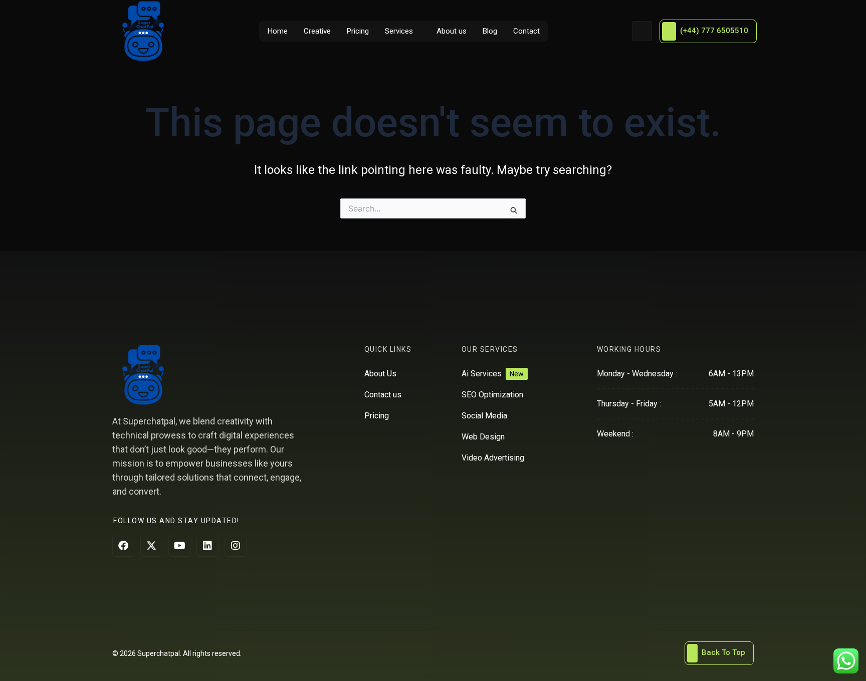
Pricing (358, 31)
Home (278, 31)
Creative (317, 31)
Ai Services (482, 373)
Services (399, 31)
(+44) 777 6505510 (714, 30)
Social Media (484, 415)
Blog (490, 31)
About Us (380, 373)
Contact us (382, 394)
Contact (526, 31)
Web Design (483, 436)
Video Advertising (493, 458)
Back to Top (723, 652)
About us (452, 31)
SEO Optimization (492, 394)
